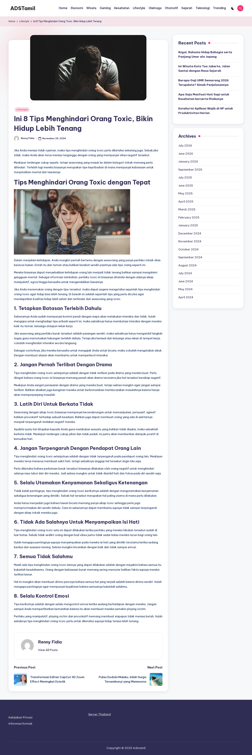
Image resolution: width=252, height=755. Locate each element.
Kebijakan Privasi (20, 717)
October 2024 (188, 249)
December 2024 (189, 233)
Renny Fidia (50, 641)
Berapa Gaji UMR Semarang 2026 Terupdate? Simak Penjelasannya (203, 82)
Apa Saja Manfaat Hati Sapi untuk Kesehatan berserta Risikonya (203, 97)
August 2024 (187, 265)
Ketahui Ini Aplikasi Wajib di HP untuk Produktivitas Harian (205, 111)
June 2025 (185, 185)
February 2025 (188, 217)
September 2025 (190, 169)
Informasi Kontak (20, 723)
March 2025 (186, 209)
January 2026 (188, 161)
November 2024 (189, 241)
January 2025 (188, 225)
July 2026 (185, 145)
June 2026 (185, 153)
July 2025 (185, 177)
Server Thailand (99, 714)
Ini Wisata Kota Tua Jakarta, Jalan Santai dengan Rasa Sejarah (204, 68)
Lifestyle (22, 109)
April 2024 (185, 297)
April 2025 (185, 201)
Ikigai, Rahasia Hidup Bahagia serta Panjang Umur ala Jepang (205, 54)
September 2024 (190, 257)
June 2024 (185, 281)
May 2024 (185, 289)
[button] (48, 650)
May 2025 (185, 193)
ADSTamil (22, 8)
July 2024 (185, 273)
